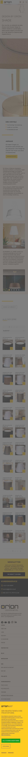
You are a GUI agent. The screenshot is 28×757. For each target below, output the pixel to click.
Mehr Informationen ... (6, 734)
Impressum (4, 752)
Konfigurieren (6, 746)
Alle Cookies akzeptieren (11, 740)
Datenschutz (11, 752)
